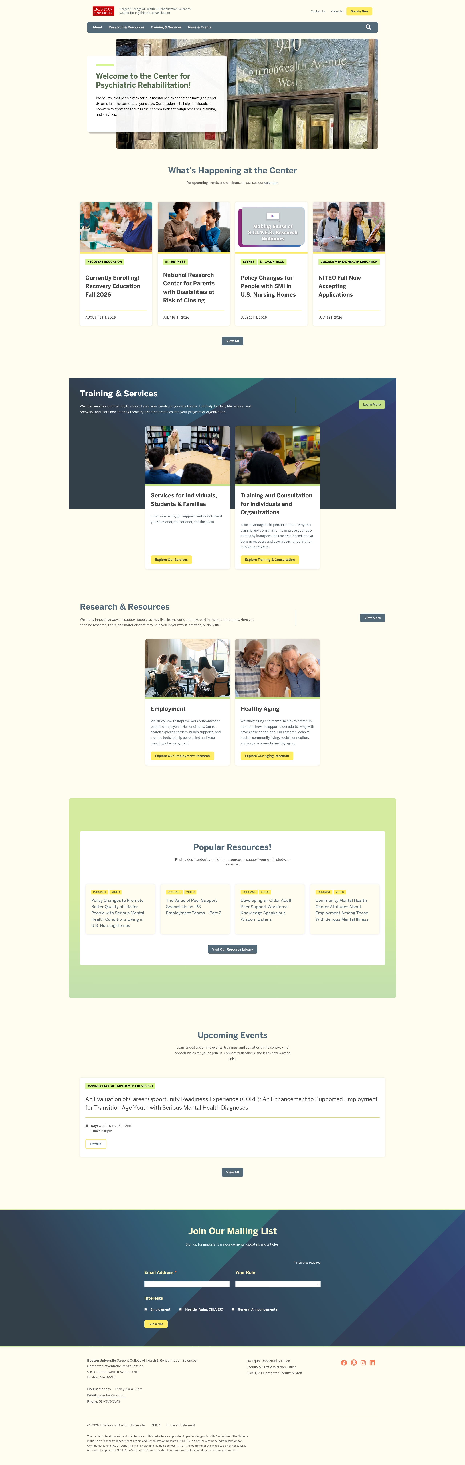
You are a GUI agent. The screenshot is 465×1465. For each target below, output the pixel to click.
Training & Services (166, 27)
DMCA (156, 1425)
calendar (271, 183)
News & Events (200, 27)
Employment (160, 1309)
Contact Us (318, 11)
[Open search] (369, 27)
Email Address (160, 1272)
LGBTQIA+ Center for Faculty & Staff (274, 1373)
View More (372, 618)
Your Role (245, 1272)
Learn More (372, 404)
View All (232, 341)
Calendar (337, 11)
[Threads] (355, 1363)
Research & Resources (127, 27)
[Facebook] (345, 1363)
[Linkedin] (374, 1363)
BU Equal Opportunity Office (268, 1361)
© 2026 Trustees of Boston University (116, 1425)
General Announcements (257, 1309)
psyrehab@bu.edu (112, 1395)
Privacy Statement (180, 1425)
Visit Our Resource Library (232, 949)
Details (95, 1144)
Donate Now (359, 11)
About (97, 27)
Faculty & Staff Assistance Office (271, 1367)
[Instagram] (365, 1363)
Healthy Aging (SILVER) (204, 1309)
